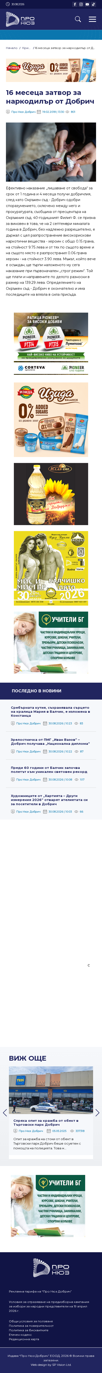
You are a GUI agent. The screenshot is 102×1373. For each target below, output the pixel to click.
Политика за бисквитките (29, 1330)
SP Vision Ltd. (62, 1365)
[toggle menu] (92, 19)
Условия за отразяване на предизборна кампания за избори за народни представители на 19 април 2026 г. (49, 1306)
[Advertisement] (51, 865)
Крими (27, 48)
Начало (12, 48)
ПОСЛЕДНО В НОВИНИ (36, 691)
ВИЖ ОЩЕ (27, 1058)
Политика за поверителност (31, 1326)
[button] (4, 1113)
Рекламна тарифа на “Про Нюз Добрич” (40, 1291)
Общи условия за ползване (31, 1321)
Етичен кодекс (20, 1334)
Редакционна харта (24, 1339)
